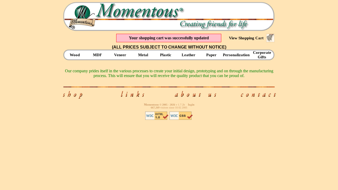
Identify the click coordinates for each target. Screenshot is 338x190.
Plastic (165, 55)
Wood (75, 55)
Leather (188, 55)
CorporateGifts (262, 54)
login (191, 104)
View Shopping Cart (246, 38)
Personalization (236, 55)
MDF (97, 55)
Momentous (151, 104)
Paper (211, 55)
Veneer (120, 55)
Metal (143, 55)
